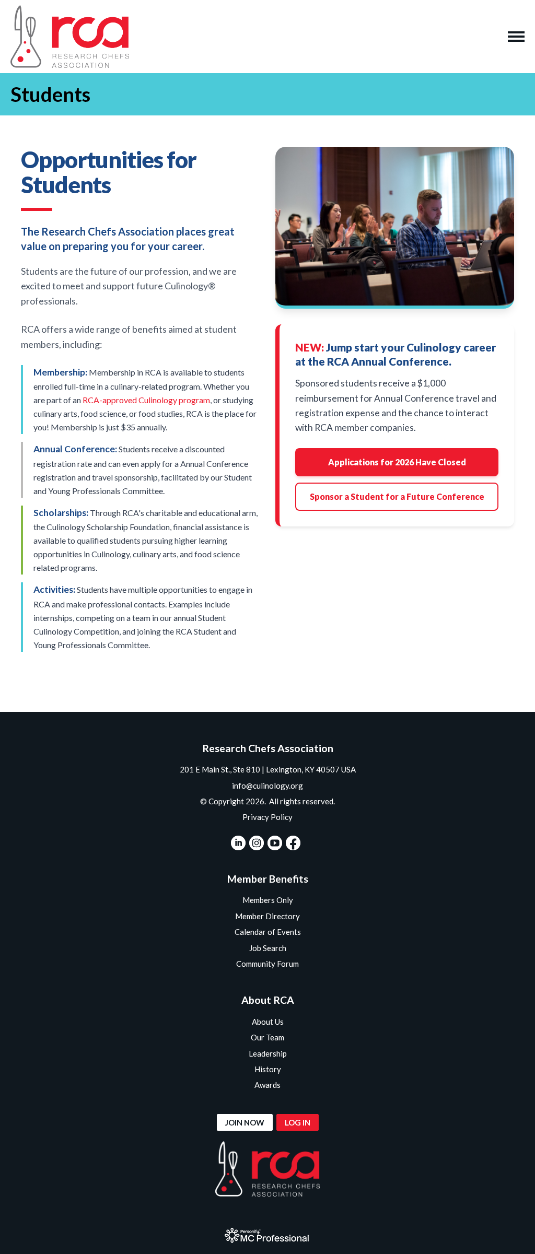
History (267, 1069)
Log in (297, 1122)
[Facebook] (293, 843)
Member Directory (267, 916)
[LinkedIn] (238, 843)
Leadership (268, 1053)
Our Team (267, 1037)
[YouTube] (275, 843)
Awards (267, 1084)
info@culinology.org (267, 785)
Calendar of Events (268, 931)
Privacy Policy (267, 817)
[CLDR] (69, 36)
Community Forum (267, 963)
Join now (244, 1122)
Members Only (267, 900)
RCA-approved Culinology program (146, 400)
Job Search (267, 948)
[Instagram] (256, 843)
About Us (268, 1021)
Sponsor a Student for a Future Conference (397, 496)
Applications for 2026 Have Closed (397, 462)
